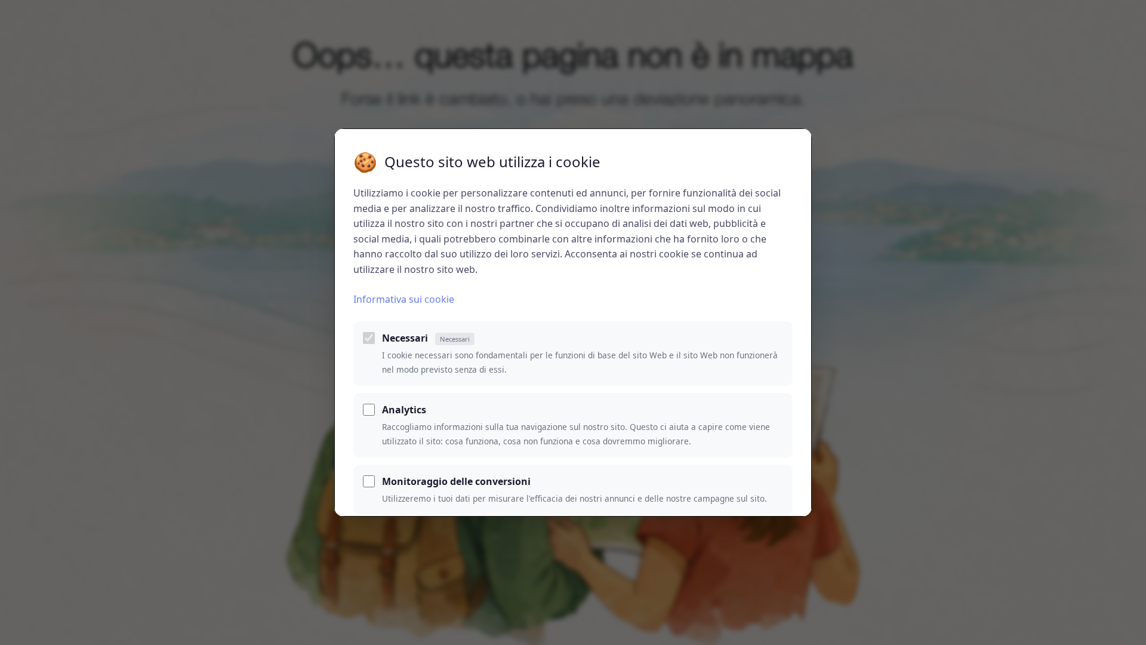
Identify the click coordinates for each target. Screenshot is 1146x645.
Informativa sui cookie (403, 299)
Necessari (426, 338)
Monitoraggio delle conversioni (456, 481)
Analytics (404, 409)
